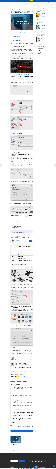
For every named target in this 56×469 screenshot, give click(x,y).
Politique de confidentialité (35, 468)
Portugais (26, 371)
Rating (15, 376)
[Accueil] (1, 3)
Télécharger (30, 164)
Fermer (31, 468)
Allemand (19, 371)
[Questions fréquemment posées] (20, 384)
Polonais (24, 371)
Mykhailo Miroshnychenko (19, 363)
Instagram (41, 461)
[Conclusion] (14, 347)
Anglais (16, 371)
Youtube (30, 461)
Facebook (33, 461)
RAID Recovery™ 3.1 (17, 240)
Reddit (38, 461)
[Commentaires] (16, 422)
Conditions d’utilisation (37, 466)
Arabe (28, 371)
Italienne (30, 371)
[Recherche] (45, 3)
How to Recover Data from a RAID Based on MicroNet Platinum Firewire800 (19, 74)
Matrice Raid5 (17, 374)
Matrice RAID (14, 374)
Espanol (21, 371)
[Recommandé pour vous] (18, 433)
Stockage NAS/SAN (22, 374)
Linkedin (36, 461)
